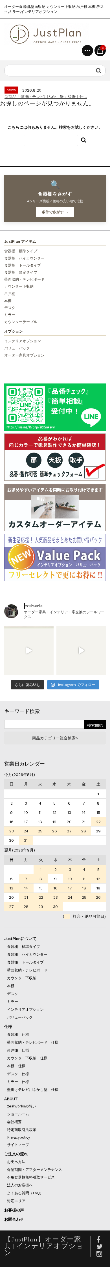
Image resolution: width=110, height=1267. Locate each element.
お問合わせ (14, 1219)
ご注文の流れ (16, 1154)
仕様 (8, 1026)
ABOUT (11, 1098)
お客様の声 (14, 1210)
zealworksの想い (21, 1106)
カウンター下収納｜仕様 (27, 1058)
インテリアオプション (22, 341)
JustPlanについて (20, 938)
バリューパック (17, 348)
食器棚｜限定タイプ (20, 272)
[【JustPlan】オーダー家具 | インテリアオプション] (46, 34)
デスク (9, 308)
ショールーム (18, 1114)
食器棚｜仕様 (18, 1034)
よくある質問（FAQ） (25, 1193)
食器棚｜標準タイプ (20, 251)
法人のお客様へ (20, 1185)
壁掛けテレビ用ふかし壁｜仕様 (32, 1089)
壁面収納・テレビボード (24, 279)
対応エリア (16, 1201)
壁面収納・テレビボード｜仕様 (32, 1042)
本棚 (8, 301)
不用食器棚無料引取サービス (31, 1177)
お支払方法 (16, 1162)
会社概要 (14, 1122)
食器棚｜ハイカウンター (24, 258)
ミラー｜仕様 (18, 1082)
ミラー (9, 315)
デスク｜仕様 (18, 1074)
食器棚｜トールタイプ (22, 265)
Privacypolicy (18, 1137)
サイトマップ (18, 1145)
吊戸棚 (9, 294)
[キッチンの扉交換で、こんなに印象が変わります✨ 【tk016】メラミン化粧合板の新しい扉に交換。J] (81, 650)
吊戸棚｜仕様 (18, 1050)
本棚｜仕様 (16, 1066)
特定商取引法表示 (21, 1130)
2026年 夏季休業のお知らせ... (31, 96)
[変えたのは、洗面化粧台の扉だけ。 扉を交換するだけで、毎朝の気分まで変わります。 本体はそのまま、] (29, 650)
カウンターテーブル (20, 322)
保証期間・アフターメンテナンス (34, 1170)
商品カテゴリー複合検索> (55, 738)
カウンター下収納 (19, 286)
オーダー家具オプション (24, 355)
